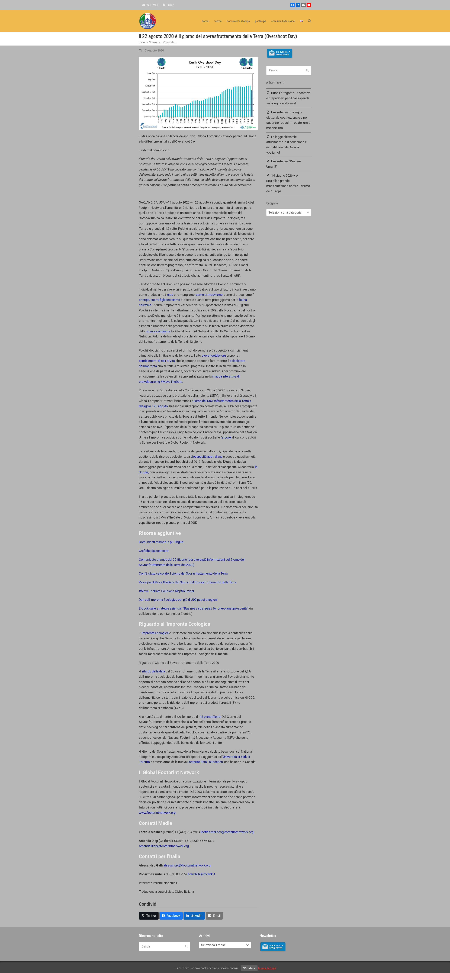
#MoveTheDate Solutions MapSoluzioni (166, 591)
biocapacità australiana (206, 456)
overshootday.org (214, 355)
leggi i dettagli (267, 968)
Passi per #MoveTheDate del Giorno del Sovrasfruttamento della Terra (187, 582)
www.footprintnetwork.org (157, 812)
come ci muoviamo (209, 295)
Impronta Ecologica (155, 633)
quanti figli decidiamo (165, 300)
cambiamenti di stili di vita (157, 361)
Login (170, 5)
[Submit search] (307, 70)
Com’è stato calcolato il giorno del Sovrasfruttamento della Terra (183, 573)
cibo (170, 295)
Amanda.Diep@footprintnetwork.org (164, 846)
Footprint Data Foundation (205, 762)
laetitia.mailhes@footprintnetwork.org (227, 832)
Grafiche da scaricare (153, 551)
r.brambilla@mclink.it (200, 874)
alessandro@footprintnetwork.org (187, 865)
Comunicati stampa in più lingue (161, 542)
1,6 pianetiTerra (209, 717)
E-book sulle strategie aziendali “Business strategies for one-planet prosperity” (194, 608)
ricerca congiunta (158, 331)
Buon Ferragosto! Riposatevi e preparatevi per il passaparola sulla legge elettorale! (288, 98)
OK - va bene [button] (249, 968)
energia (144, 300)
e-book (226, 437)
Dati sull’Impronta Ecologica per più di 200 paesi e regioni (178, 599)
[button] (309, 21)
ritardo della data (153, 671)
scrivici (152, 5)
